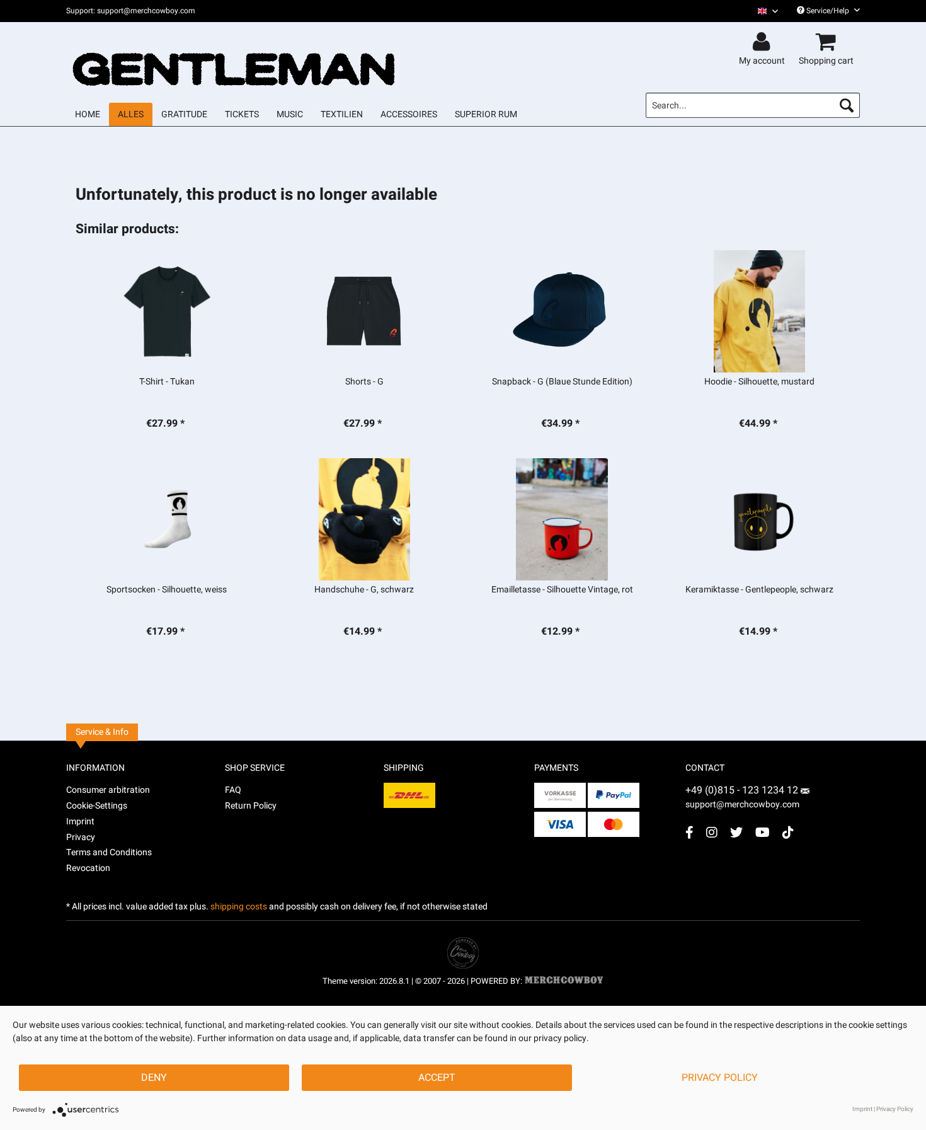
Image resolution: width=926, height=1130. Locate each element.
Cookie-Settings (96, 805)
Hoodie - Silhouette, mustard (759, 382)
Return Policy (251, 805)
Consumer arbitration (108, 790)
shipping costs (238, 906)
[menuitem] (763, 11)
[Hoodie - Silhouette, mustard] (759, 311)
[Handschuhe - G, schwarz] (364, 519)
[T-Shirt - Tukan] (166, 311)
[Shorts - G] (364, 311)
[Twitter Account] (736, 832)
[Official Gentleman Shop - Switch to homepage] (234, 58)
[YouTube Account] (762, 832)
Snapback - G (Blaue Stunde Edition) (562, 382)
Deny (154, 1077)
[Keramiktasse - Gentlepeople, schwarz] (759, 519)
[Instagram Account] (711, 832)
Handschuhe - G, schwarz (364, 590)
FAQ (233, 790)
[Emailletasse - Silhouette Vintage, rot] (562, 519)
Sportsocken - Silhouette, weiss (166, 590)
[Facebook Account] (689, 832)
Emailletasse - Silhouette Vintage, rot (562, 590)
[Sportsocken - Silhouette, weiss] (166, 519)
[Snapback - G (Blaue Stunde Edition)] (562, 311)
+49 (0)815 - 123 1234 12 (743, 790)
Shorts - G (364, 382)
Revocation (88, 868)
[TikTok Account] (788, 832)
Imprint (80, 821)
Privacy (80, 837)
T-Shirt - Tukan (167, 382)
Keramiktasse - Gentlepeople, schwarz (759, 590)
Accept (436, 1077)
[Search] (846, 105)
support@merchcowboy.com (742, 804)
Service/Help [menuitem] (827, 10)
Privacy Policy (720, 1077)
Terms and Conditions (109, 852)
